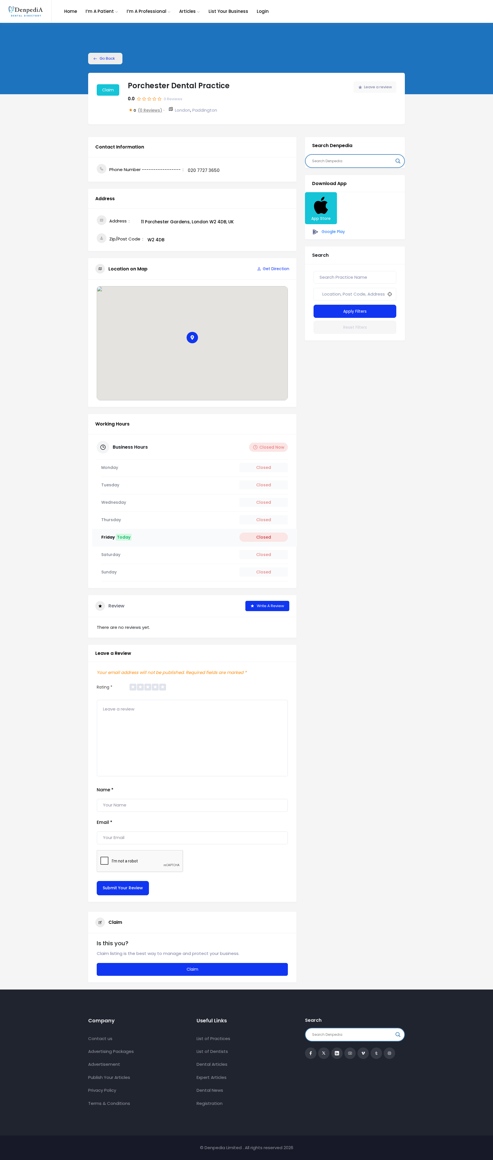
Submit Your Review (123, 888)
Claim (108, 90)
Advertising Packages (111, 1051)
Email (104, 822)
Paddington (204, 110)
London (182, 110)
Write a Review (270, 606)
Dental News (210, 1090)
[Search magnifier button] (398, 161)
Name (105, 790)
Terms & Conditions (109, 1103)
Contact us (100, 1038)
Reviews (173, 99)
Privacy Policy (102, 1090)
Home (70, 11)
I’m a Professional (146, 11)
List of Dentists (212, 1051)
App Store (321, 218)
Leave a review (378, 87)
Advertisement (104, 1064)
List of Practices (213, 1038)
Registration (210, 1103)
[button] (192, 337)
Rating (104, 687)
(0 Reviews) (150, 110)
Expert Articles (212, 1077)
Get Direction (276, 269)
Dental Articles (212, 1064)
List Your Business (228, 11)
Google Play (332, 231)
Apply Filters (355, 311)
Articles (187, 11)
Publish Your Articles (109, 1077)
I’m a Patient (100, 11)
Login (263, 11)
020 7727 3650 (204, 170)
